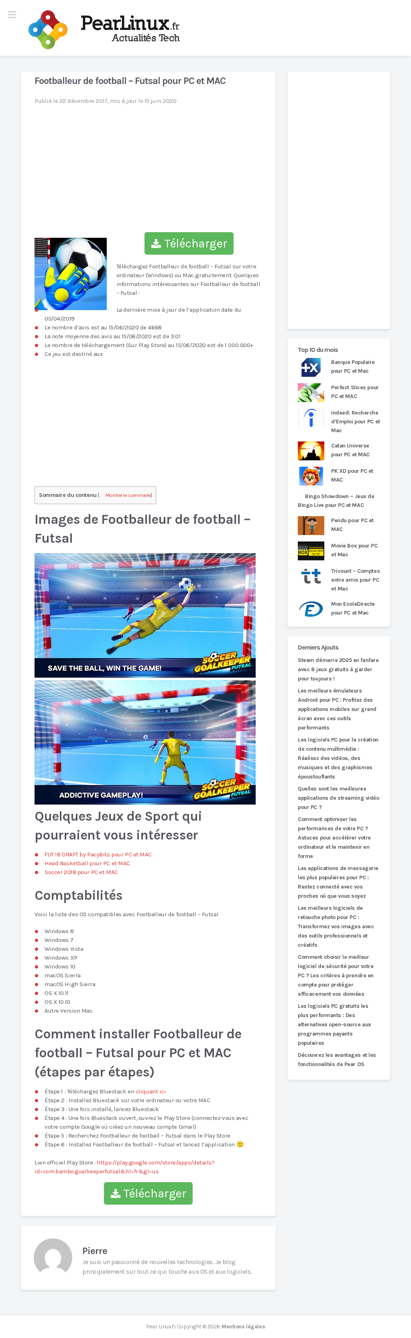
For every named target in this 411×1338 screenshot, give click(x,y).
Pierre (94, 1250)
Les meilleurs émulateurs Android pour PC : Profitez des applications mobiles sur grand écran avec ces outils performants (337, 709)
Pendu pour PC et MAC (352, 525)
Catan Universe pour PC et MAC (350, 450)
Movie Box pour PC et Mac (354, 550)
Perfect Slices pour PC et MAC (355, 392)
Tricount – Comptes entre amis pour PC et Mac (355, 580)
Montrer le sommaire (128, 495)
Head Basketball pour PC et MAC (87, 863)
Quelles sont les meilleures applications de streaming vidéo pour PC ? (338, 798)
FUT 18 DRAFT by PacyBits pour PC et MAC (98, 854)
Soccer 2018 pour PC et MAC (81, 872)
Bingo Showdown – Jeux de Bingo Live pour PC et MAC (336, 501)
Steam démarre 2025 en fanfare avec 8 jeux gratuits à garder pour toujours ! (338, 669)
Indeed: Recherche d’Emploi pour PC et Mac (355, 421)
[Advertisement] (339, 200)
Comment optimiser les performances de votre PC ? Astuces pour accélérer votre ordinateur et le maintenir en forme (334, 838)
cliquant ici (151, 1091)
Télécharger (194, 243)
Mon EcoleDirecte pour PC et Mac (353, 608)
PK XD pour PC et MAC (352, 475)
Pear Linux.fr (161, 1326)
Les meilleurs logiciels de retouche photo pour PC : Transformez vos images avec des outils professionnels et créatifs (336, 926)
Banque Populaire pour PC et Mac (353, 366)
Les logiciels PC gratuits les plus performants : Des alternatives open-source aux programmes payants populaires (334, 1024)
